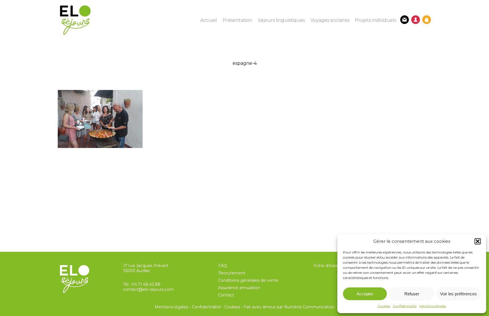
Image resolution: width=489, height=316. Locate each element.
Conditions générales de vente (248, 280)
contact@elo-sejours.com (148, 289)
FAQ (222, 265)
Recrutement (231, 273)
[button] (478, 241)
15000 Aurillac (136, 270)
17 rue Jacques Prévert (145, 265)
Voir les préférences (458, 293)
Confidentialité (405, 306)
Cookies (384, 306)
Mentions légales (432, 306)
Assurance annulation (239, 287)
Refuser (411, 293)
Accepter (365, 293)
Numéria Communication (309, 306)
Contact (226, 295)
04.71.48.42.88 (146, 284)
